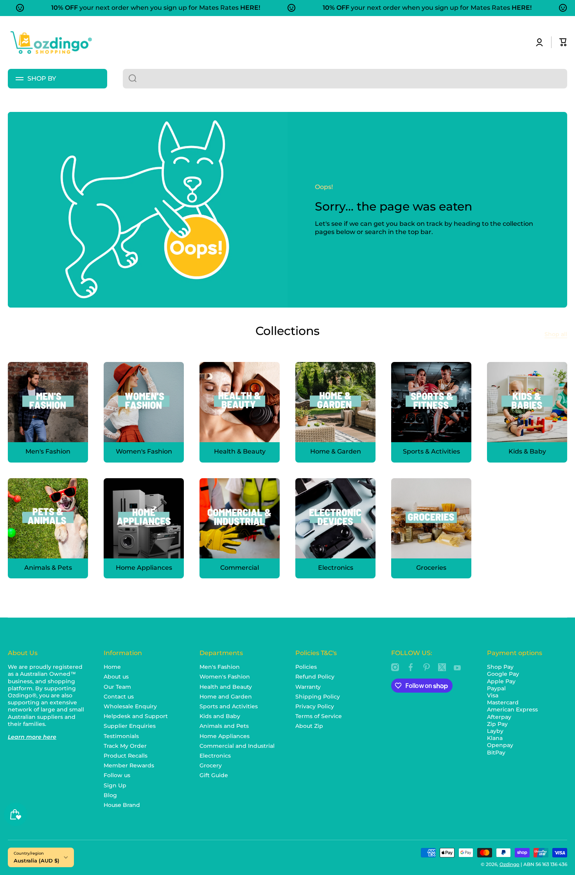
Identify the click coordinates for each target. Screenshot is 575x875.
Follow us (117, 775)
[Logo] (51, 42)
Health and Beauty (225, 686)
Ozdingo (509, 864)
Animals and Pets (224, 725)
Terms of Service (318, 716)
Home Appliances (224, 736)
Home (112, 666)
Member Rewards (129, 765)
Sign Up (115, 785)
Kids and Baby (219, 716)
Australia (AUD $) (36, 860)
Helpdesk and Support (136, 716)
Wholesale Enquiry (130, 706)
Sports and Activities (228, 706)
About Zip (309, 725)
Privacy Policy (314, 706)
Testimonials (121, 736)
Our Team (117, 686)
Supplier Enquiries (130, 725)
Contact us (119, 696)
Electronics (215, 755)
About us (116, 676)
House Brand (122, 804)
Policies (306, 666)
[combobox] (345, 78)
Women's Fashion (224, 676)
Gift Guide (213, 775)
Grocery (210, 765)
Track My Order (125, 745)
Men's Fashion (219, 666)
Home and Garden (225, 696)
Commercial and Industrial (237, 745)
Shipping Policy (317, 696)
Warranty (308, 686)
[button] (563, 42)
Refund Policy (314, 676)
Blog (110, 795)
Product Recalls (125, 755)
